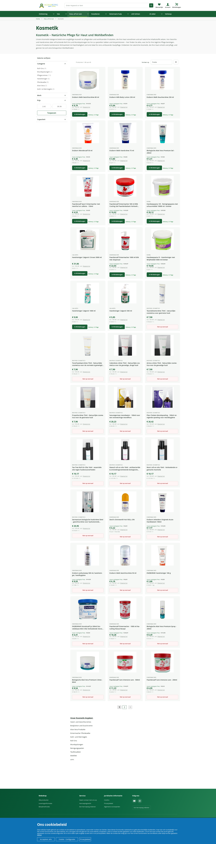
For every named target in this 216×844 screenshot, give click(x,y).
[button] (102, 71)
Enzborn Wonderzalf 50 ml (82, 150)
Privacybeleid (108, 803)
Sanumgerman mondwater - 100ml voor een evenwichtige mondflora (124, 416)
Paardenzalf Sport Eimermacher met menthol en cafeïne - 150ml (86, 205)
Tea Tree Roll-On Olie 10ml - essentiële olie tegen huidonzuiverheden (86, 468)
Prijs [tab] (38, 100)
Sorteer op (145, 62)
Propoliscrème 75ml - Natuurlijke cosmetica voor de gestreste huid (88, 416)
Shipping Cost (86, 107)
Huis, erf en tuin (49, 19)
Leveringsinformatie (45, 803)
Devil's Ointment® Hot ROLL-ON (122, 519)
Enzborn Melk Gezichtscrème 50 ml (122, 573)
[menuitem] (46, 14)
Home (38, 19)
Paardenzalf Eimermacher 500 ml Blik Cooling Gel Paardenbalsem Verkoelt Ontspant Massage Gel (123, 205)
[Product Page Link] (87, 79)
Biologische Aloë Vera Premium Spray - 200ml (162, 627)
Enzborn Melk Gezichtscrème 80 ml (85, 97)
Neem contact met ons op (88, 800)
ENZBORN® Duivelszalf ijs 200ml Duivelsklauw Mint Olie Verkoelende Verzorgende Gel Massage (87, 627)
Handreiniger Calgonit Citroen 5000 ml (87, 257)
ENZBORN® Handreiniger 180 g (159, 573)
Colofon (106, 800)
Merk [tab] (39, 95)
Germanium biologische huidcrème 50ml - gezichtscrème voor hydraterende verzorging (87, 520)
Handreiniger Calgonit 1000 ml (84, 311)
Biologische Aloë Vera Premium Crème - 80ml (87, 681)
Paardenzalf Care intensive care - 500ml (124, 680)
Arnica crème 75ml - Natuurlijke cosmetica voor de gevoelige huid (162, 364)
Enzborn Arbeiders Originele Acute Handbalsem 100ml (160, 520)
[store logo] (49, 5)
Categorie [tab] (41, 63)
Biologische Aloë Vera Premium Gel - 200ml (161, 151)
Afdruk (39, 835)
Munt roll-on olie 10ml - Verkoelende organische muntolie (162, 468)
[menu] (108, 14)
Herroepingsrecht (85, 803)
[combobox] (109, 5)
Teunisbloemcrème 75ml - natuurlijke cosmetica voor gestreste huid (161, 312)
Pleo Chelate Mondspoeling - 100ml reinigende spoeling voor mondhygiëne (162, 416)
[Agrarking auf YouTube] (134, 801)
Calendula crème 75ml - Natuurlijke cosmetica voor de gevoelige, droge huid (124, 364)
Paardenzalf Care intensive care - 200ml (162, 680)
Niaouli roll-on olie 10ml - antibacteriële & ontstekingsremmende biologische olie (124, 468)
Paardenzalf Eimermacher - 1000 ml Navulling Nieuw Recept (124, 627)
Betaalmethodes (44, 807)
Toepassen (51, 113)
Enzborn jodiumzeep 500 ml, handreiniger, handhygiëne (87, 574)
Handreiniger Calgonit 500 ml (120, 311)
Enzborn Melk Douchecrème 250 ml (160, 97)
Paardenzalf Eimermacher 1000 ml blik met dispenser (124, 258)
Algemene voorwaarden (112, 807)
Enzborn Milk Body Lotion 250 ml (122, 97)
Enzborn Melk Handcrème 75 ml (121, 150)
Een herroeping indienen (87, 807)
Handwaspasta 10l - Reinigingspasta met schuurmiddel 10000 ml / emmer (162, 205)
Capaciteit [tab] (41, 119)
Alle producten (43, 800)
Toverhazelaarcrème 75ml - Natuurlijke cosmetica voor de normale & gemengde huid (87, 364)
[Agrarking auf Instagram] (140, 801)
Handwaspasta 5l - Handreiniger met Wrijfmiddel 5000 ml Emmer (161, 258)
